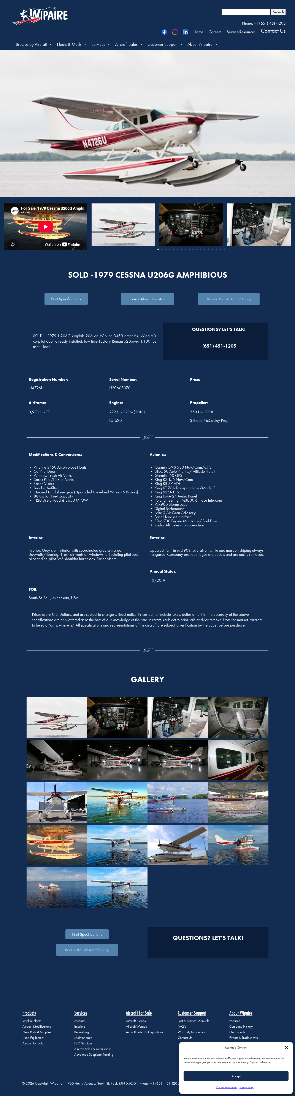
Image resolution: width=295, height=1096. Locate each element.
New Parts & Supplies (36, 1032)
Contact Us (273, 30)
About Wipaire (200, 44)
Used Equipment (33, 1037)
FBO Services (83, 1043)
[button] (286, 1047)
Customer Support (163, 44)
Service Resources (241, 32)
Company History (241, 1026)
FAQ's (182, 1026)
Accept (236, 1076)
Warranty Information (192, 1032)
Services (98, 44)
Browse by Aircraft (31, 44)
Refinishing (81, 1032)
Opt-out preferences (226, 1087)
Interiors (79, 1026)
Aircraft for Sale (32, 1043)
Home (198, 32)
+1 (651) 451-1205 (164, 1083)
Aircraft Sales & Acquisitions (92, 1049)
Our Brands (237, 1032)
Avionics (80, 1021)
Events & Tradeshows (243, 1037)
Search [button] (278, 12)
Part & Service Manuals (193, 1021)
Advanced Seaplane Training (93, 1054)
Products (29, 1012)
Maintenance (83, 1037)
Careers (215, 32)
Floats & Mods (69, 44)
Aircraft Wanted (136, 1026)
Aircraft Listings (136, 1021)
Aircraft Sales (126, 44)
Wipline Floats (31, 1021)
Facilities (234, 1021)
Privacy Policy (246, 1087)
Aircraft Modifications (36, 1026)
